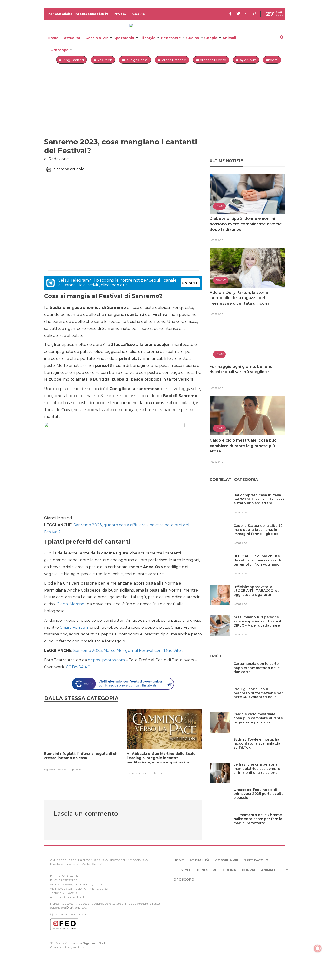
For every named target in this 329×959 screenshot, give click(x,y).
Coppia (210, 38)
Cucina (192, 38)
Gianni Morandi (71, 604)
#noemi (272, 60)
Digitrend (73, 907)
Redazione (216, 240)
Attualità (72, 38)
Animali (229, 38)
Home (53, 38)
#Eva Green (103, 60)
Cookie (138, 14)
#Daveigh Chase (135, 60)
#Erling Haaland (71, 60)
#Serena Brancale (172, 60)
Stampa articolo (69, 169)
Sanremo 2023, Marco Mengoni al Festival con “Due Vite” (127, 650)
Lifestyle (147, 38)
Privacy (120, 14)
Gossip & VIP (97, 38)
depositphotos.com (106, 660)
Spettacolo (123, 38)
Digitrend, (50, 769)
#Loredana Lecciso (211, 60)
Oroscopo (59, 50)
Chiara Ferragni (74, 627)
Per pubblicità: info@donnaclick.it (78, 14)
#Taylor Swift (246, 60)
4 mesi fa (143, 773)
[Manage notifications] (318, 948)
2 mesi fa (61, 769)
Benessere (171, 38)
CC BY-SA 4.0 (78, 667)
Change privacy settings (67, 947)
